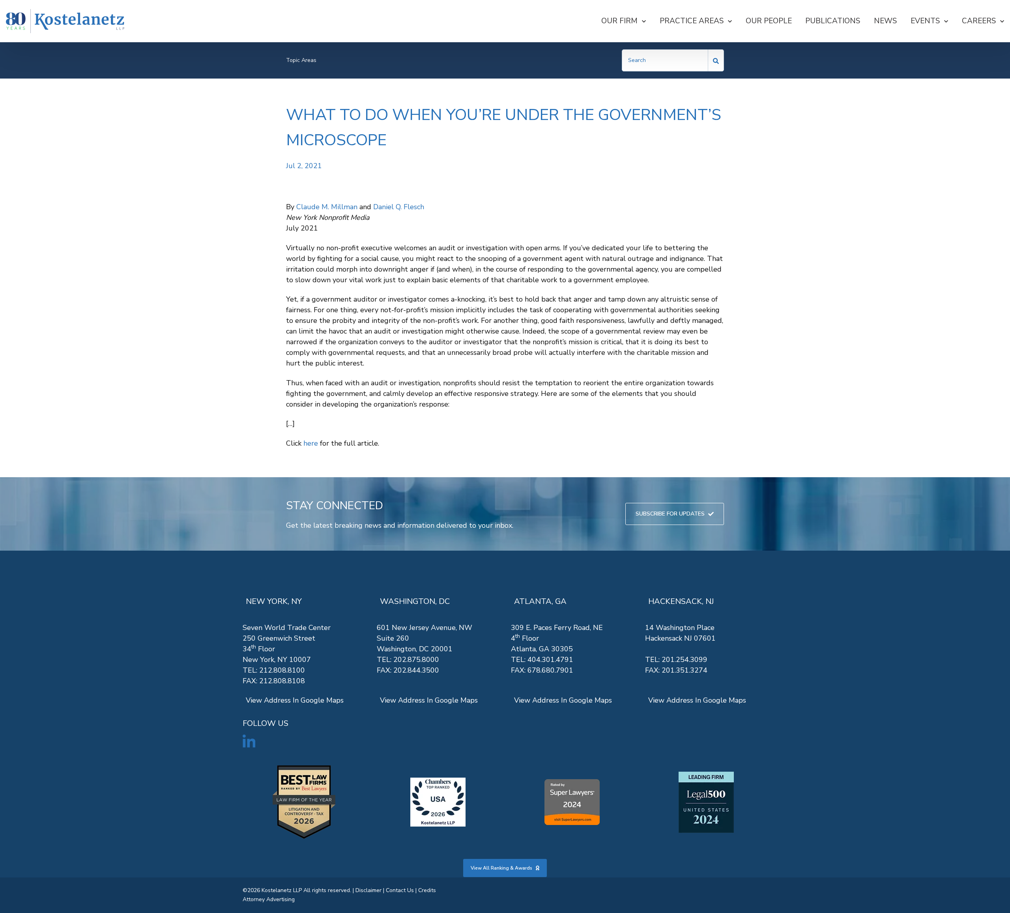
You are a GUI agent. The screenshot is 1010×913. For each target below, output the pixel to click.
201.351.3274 (684, 670)
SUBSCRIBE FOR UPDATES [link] (670, 513)
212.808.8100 (282, 670)
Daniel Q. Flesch (398, 207)
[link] (65, 21)
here (310, 443)
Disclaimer (368, 890)
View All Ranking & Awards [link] (501, 868)
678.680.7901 (550, 670)
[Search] (716, 60)
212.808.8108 (282, 681)
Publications (832, 21)
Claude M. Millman (326, 207)
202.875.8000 (416, 659)
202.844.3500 (416, 670)
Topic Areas (301, 60)
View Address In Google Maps (295, 700)
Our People (769, 21)
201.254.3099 (684, 659)
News (885, 21)
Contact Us (400, 890)
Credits (427, 890)
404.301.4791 (550, 659)
